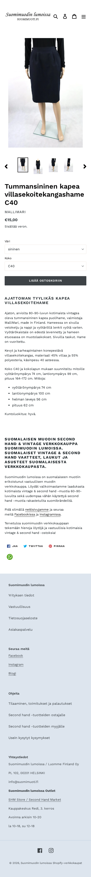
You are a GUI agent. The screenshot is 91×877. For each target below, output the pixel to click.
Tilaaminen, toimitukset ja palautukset (40, 704)
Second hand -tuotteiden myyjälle (36, 726)
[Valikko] (83, 16)
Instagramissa (50, 514)
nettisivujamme (37, 509)
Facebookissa (24, 514)
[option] (22, 164)
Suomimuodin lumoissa (36, 863)
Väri (7, 241)
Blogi (12, 673)
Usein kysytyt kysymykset (29, 738)
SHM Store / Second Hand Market (34, 800)
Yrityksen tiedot (21, 595)
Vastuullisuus (19, 607)
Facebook (15, 656)
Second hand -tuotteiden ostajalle (36, 715)
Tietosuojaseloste (22, 618)
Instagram (15, 664)
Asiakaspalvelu (20, 630)
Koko (8, 258)
